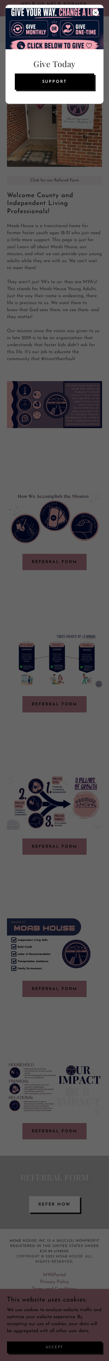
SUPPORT (54, 82)
